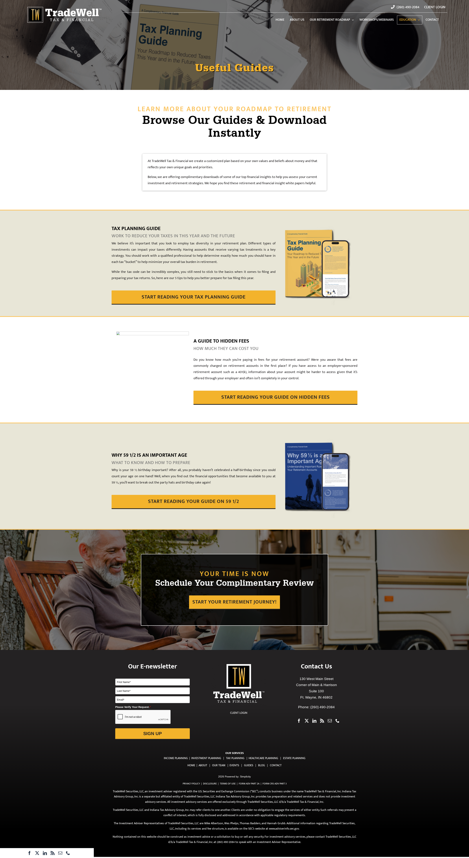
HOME (191, 765)
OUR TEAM (218, 765)
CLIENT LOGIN (238, 712)
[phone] (68, 853)
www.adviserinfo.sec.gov (284, 828)
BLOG (261, 765)
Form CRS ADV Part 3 (275, 783)
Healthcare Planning (263, 758)
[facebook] (29, 853)
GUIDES (248, 765)
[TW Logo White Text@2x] (64, 7)
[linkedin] (45, 853)
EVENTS (234, 765)
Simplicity (245, 776)
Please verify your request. (132, 707)
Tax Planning (235, 758)
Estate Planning (294, 758)
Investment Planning (206, 758)
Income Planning (176, 758)
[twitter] (37, 853)
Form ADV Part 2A (249, 783)
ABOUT (203, 765)
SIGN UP (152, 733)
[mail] (60, 853)
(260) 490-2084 (322, 707)
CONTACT (276, 765)
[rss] (53, 853)
